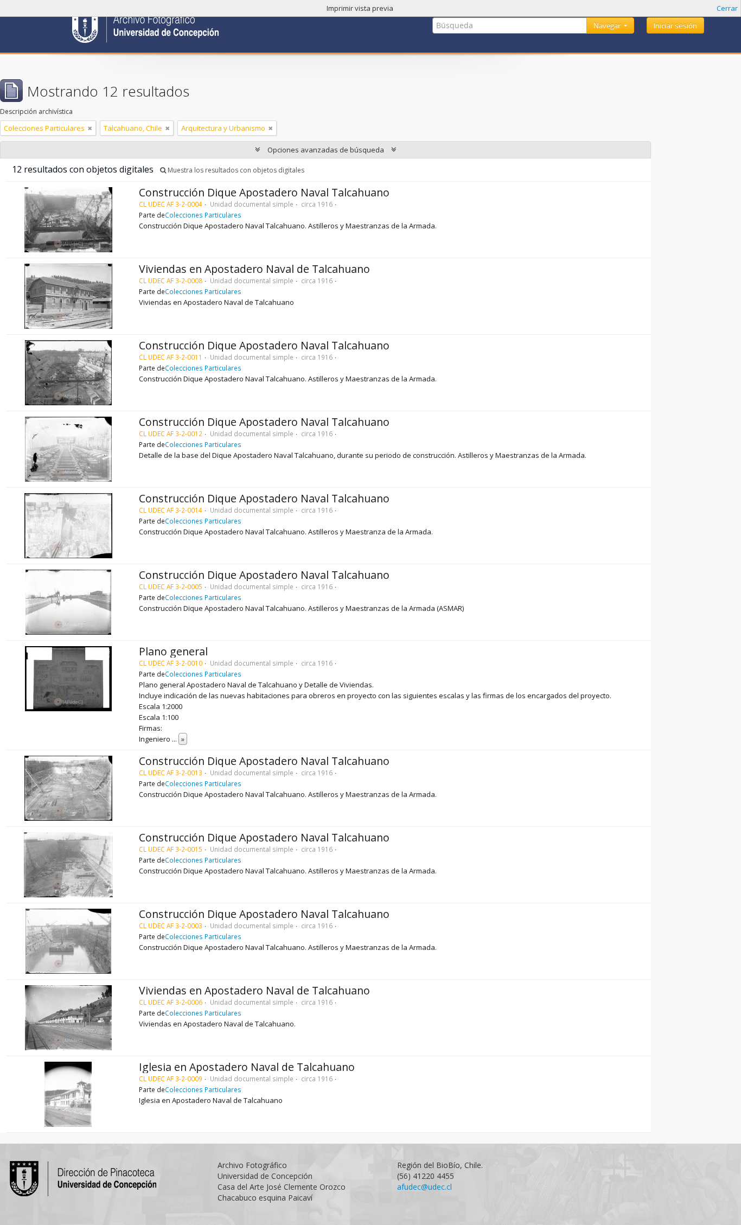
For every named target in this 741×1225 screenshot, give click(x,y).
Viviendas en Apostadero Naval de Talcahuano (254, 268)
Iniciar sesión (675, 25)
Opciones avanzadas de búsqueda (326, 150)
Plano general (173, 651)
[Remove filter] (90, 128)
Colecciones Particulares (203, 214)
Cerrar (727, 8)
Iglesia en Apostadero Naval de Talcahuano (247, 1067)
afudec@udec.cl (424, 1187)
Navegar (607, 25)
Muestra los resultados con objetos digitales (235, 170)
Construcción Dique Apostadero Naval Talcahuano (264, 192)
